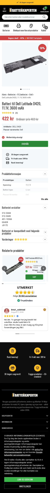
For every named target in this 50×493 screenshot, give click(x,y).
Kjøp (34, 277)
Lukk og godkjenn (25, 479)
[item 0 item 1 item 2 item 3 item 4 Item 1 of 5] (25, 64)
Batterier (12, 94)
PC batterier (22, 94)
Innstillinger (25, 486)
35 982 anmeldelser (28, 296)
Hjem (4, 94)
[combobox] (25, 17)
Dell (31, 94)
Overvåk (25, 143)
